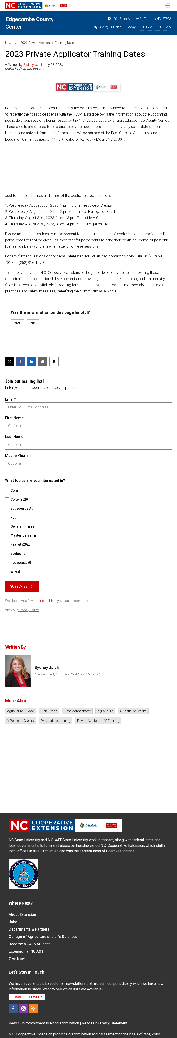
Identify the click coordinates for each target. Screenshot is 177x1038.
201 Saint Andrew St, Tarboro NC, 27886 (142, 19)
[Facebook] (13, 1008)
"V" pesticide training (55, 721)
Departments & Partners (29, 929)
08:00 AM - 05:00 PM (153, 27)
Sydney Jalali (32, 65)
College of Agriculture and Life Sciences (43, 936)
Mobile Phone (16, 455)
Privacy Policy (28, 610)
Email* (10, 399)
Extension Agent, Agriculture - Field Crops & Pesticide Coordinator (74, 674)
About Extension (22, 914)
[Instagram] (23, 1008)
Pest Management (77, 711)
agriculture (105, 711)
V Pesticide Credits (20, 721)
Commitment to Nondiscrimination (51, 1023)
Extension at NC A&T (26, 951)
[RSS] (33, 1008)
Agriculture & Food (20, 711)
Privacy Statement (112, 1023)
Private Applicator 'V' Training (98, 721)
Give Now (17, 959)
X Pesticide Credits (133, 711)
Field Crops (49, 711)
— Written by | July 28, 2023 (34, 65)
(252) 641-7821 (111, 27)
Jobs (13, 922)
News (9, 43)
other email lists (45, 601)
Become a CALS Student (29, 944)
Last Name (14, 436)
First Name (14, 418)
